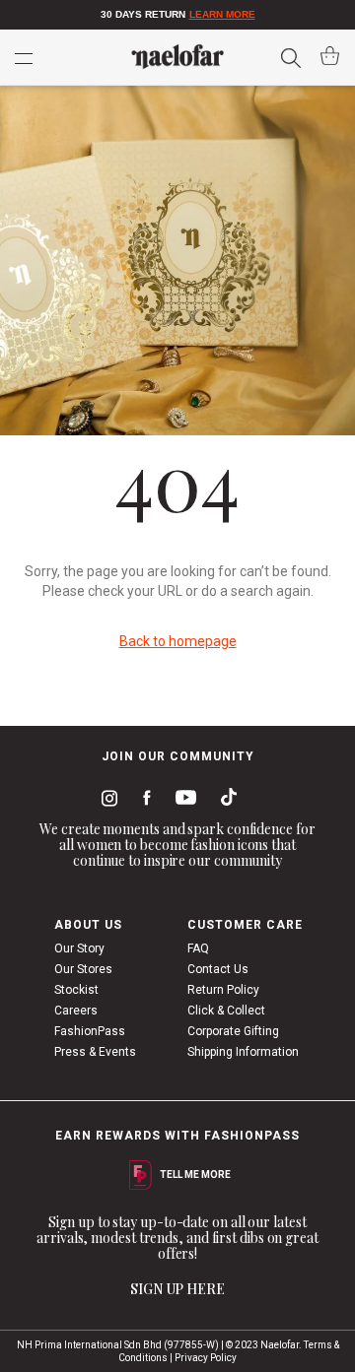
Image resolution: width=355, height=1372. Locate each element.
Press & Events (95, 1052)
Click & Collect (226, 1010)
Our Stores (83, 969)
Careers (76, 1010)
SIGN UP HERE (177, 1288)
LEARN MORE (222, 14)
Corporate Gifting (233, 1031)
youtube (182, 801)
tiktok (224, 801)
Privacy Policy (206, 1357)
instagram (105, 801)
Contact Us (217, 969)
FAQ (198, 948)
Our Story (79, 948)
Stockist (76, 990)
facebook (142, 801)
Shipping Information (243, 1052)
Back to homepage (178, 641)
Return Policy (223, 990)
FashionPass (89, 1031)
